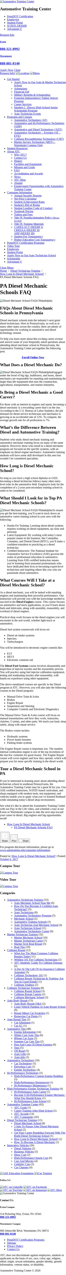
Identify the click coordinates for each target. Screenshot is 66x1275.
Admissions (20, 88)
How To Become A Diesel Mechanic (34, 1142)
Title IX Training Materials (29, 223)
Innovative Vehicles (18, 1145)
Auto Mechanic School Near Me (32, 902)
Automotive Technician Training (25, 899)
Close (17, 70)
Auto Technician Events (27, 113)
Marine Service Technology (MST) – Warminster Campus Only (34, 144)
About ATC (13, 151)
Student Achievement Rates (29, 201)
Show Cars (20, 1154)
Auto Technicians (24, 912)
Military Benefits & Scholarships (32, 94)
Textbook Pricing (23, 211)
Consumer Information (19, 192)
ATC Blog (20, 179)
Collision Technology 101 (28, 975)
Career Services (23, 104)
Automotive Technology (30, 120)
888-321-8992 (10, 49)
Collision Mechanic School (29, 997)
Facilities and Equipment (28, 164)
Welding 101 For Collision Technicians (36, 959)
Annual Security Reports (28, 195)
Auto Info (19, 1057)
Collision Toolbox (24, 984)
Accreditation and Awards (28, 173)
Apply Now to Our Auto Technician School (31, 255)
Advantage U (14, 28)
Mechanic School (23, 918)
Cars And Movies (24, 1161)
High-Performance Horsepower (31, 1082)
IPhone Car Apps (23, 1038)
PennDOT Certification (20, 16)
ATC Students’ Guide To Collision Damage (38, 962)
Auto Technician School (27, 928)
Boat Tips (19, 947)
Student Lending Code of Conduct (33, 208)
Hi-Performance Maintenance (30, 1085)
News (17, 176)
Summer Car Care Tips (27, 1041)
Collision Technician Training (23, 987)
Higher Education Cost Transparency (34, 239)
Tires (17, 1047)
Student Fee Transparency (28, 236)
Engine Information (25, 1032)
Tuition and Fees (23, 214)
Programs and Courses (19, 116)
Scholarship (13, 258)
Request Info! (7, 73)
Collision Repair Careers (27, 994)
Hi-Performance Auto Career (30, 1091)
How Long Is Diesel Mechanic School (28, 824)
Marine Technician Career (28, 940)
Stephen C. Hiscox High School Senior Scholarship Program (36, 109)
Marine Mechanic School (28, 937)
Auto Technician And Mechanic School (36, 925)
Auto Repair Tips (16, 1019)
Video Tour (13, 245)
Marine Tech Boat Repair (28, 943)
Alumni (18, 183)
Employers (13, 19)
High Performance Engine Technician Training (33, 1088)
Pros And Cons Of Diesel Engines (33, 1044)
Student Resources (17, 148)
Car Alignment (22, 1022)
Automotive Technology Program (32, 915)
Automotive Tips (16, 1028)
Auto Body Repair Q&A (28, 1003)
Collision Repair (16, 950)
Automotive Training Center (22, 1104)
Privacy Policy (15, 1246)
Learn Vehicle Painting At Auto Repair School (39, 1006)
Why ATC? (20, 154)
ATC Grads (20, 1107)
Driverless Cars (22, 1066)
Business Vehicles (24, 1151)
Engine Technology (25, 1069)
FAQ (17, 170)
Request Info (7, 34)
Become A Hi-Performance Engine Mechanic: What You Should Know (39, 1096)
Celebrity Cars (22, 1164)
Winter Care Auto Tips (26, 1035)
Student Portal (15, 22)
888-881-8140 (10, 63)
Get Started (13, 79)
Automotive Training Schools (30, 921)
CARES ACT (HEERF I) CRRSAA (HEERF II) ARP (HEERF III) (28, 230)
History (18, 160)
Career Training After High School (33, 1110)
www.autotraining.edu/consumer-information (25, 850)
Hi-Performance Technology (23, 1072)
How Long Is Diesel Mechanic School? (34, 856)
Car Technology (23, 1063)
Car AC (18, 1025)
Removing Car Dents (26, 1016)
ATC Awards (21, 1113)
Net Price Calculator (25, 198)
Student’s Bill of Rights (27, 205)
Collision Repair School (27, 991)
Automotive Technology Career (31, 931)
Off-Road (19, 1050)
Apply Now (6, 70)
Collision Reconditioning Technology (39, 138)
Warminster (6, 56)
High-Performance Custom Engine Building (38, 1076)
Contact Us (20, 157)
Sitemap (11, 1242)
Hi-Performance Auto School (30, 1101)
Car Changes (21, 1167)
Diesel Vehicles (22, 1148)
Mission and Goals (24, 167)
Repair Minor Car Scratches (29, 1013)
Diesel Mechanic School (27, 1123)
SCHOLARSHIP (17, 25)
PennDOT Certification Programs (25, 242)
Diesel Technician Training (22, 1120)
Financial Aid (21, 91)
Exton (3, 41)
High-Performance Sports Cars (31, 1157)
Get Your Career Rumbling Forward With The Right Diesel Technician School (39, 1134)
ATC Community (23, 1117)
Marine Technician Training (22, 934)
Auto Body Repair (17, 1000)
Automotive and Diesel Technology (38, 129)
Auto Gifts (20, 1054)
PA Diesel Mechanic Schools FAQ (33, 827)
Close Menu (7, 267)
